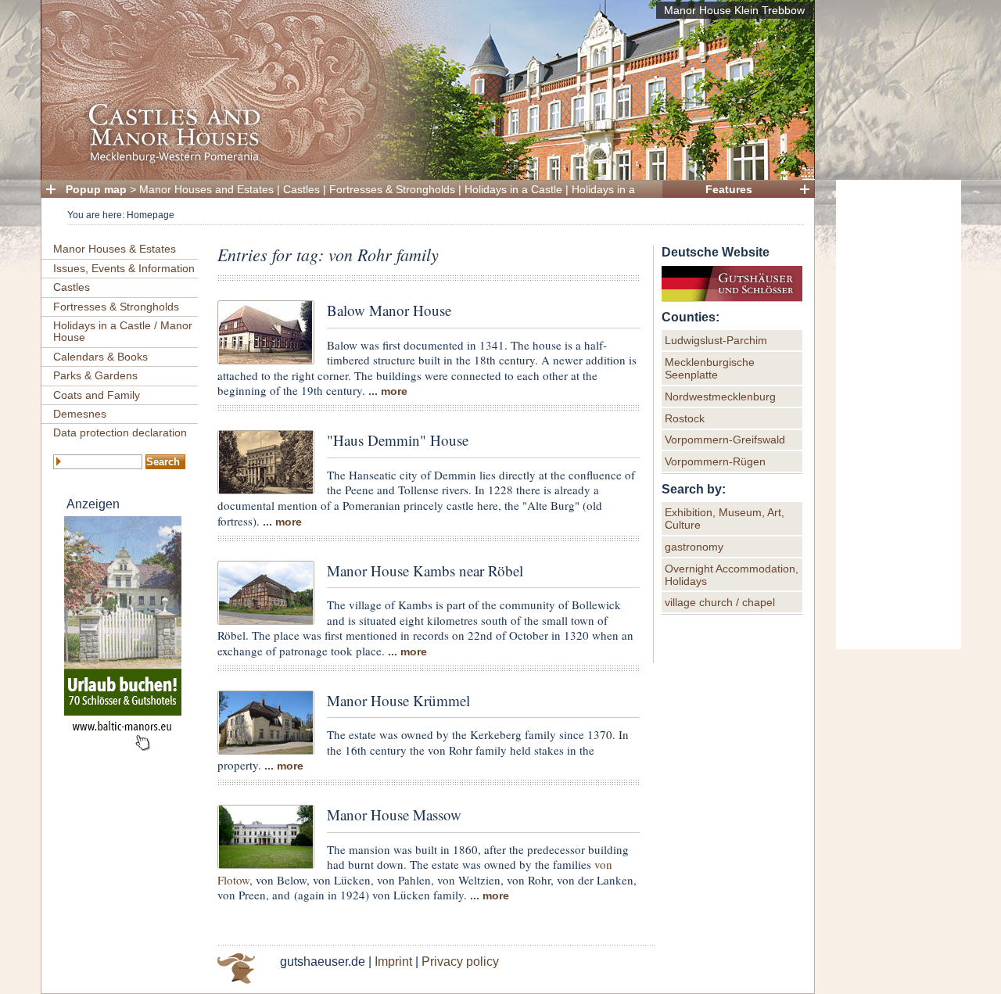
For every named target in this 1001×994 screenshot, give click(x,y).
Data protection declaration (120, 432)
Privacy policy (460, 961)
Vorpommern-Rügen (715, 461)
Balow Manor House (389, 310)
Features (728, 189)
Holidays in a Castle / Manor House (122, 331)
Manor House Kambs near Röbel (425, 570)
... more (387, 391)
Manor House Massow (394, 814)
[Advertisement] (898, 414)
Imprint (393, 961)
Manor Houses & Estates (114, 248)
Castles (301, 189)
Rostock (685, 418)
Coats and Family (96, 395)
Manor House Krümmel (398, 700)
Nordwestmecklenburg (720, 396)
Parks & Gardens (95, 375)
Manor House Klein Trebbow (734, 10)
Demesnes (79, 413)
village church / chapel (720, 602)
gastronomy (694, 546)
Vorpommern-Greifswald (725, 439)
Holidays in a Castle (513, 189)
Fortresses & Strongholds (392, 189)
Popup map (96, 189)
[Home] (423, 161)
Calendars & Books (100, 356)
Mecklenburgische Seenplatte (710, 368)
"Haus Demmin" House (397, 440)
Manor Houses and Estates (206, 189)
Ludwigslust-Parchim (716, 340)
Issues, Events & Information (124, 268)
